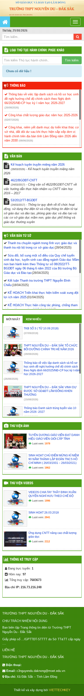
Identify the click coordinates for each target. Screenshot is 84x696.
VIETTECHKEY (59, 690)
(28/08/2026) (31, 354)
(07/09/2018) (31, 333)
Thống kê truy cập (24, 559)
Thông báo (17, 85)
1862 (47, 467)
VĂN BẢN (16, 156)
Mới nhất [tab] (13, 319)
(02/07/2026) (11, 119)
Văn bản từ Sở (20, 236)
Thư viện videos (21, 483)
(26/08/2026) (11, 107)
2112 (47, 541)
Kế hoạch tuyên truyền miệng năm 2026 (38, 164)
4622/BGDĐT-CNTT (24, 180)
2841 (47, 517)
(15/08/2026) (31, 399)
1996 (47, 500)
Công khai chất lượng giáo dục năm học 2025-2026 (42, 115)
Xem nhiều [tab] (33, 319)
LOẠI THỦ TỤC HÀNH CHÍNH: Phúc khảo (37, 50)
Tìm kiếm (72, 60)
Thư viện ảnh (19, 426)
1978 (47, 443)
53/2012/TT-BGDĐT (24, 200)
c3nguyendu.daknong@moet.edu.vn (41, 671)
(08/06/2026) (26, 140)
